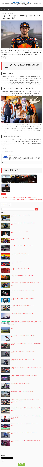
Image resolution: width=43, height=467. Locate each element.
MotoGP (4, 194)
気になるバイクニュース (12, 13)
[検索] (36, 209)
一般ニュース (13, 324)
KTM (11, 336)
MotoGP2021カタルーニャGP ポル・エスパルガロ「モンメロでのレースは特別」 (19, 197)
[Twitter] (2, 162)
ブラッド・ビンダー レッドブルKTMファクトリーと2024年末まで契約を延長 (24, 199)
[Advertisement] (21, 451)
